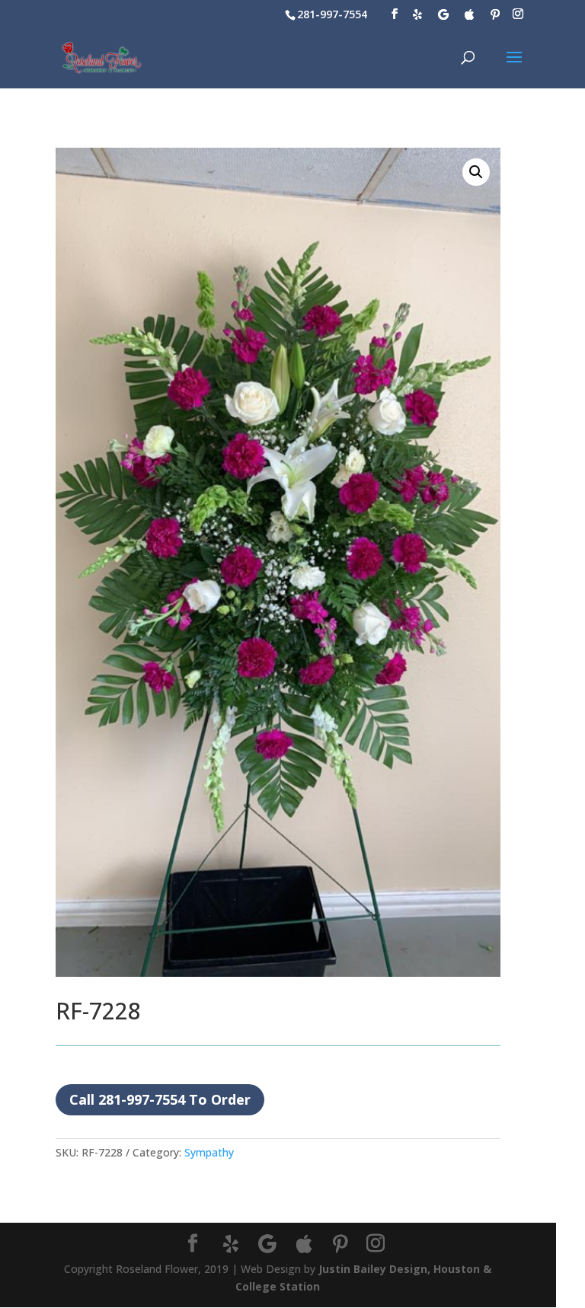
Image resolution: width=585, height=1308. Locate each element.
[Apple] (469, 14)
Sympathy (209, 1152)
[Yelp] (417, 14)
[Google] (443, 14)
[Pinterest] (495, 14)
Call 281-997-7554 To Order (160, 1099)
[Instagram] (518, 14)
